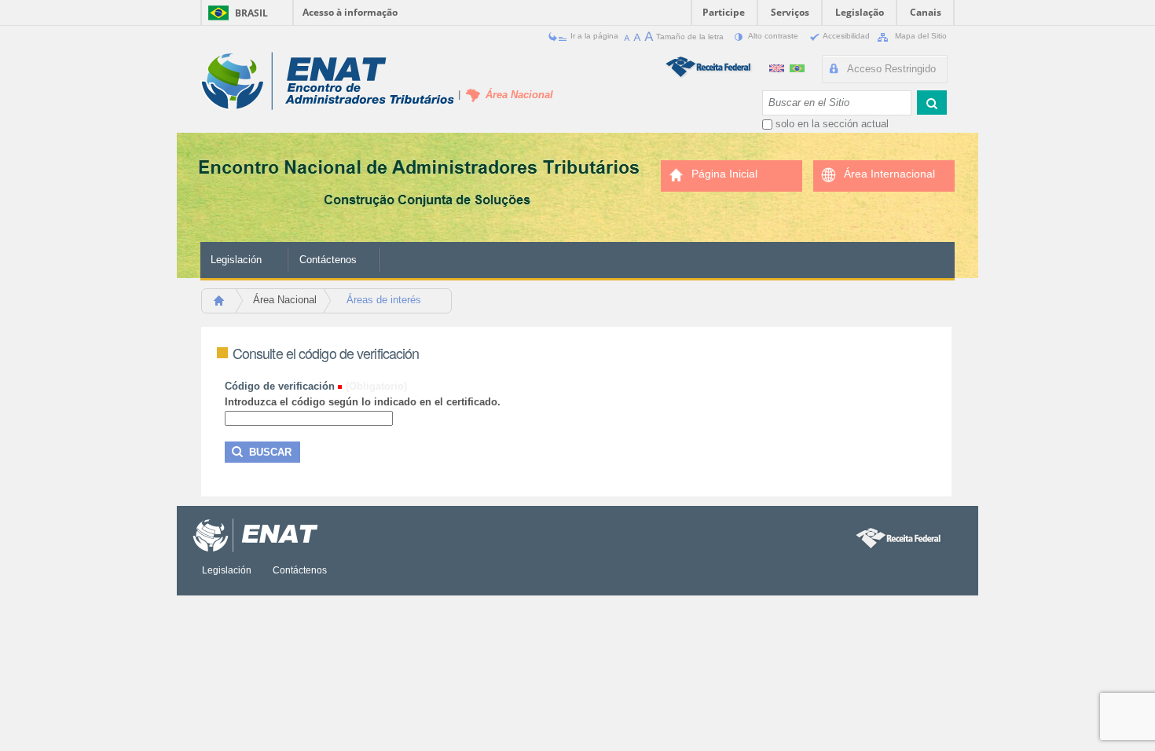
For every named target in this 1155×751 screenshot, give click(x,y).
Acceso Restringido (891, 69)
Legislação (859, 12)
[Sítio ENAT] (327, 81)
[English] (778, 66)
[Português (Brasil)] (797, 66)
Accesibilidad (846, 35)
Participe (723, 12)
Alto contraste (773, 35)
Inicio (226, 305)
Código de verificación (280, 386)
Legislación (236, 260)
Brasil (251, 13)
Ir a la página (594, 35)
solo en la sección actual (832, 124)
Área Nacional (285, 300)
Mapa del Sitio (920, 35)
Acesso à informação (350, 12)
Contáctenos (328, 260)
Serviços (790, 12)
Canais (925, 12)
